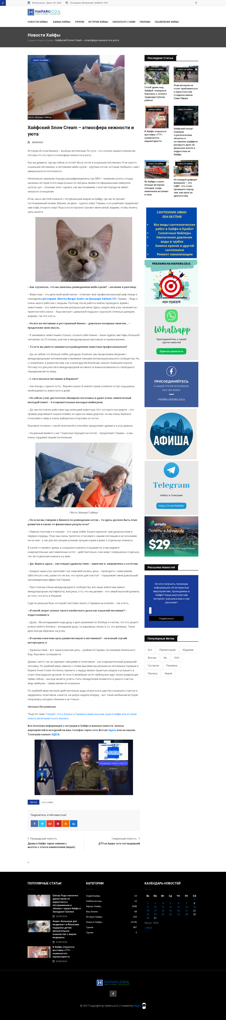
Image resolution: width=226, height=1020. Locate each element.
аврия (168, 673)
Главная (32, 40)
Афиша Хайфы (61, 21)
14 (186, 907)
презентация (167, 649)
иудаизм (188, 649)
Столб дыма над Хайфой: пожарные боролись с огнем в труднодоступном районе (156, 94)
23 (148, 914)
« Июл (148, 927)
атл (150, 649)
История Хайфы (98, 21)
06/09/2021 (37, 142)
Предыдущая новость (43, 838)
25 (162, 914)
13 (178, 907)
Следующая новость (124, 838)
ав (165, 657)
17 (155, 910)
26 (170, 914)
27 (178, 914)
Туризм (79, 21)
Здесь (112, 730)
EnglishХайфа (111, 896)
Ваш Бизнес (111, 911)
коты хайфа (47, 802)
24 (155, 914)
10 (155, 907)
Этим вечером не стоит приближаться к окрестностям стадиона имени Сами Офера (186, 92)
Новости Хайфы (38, 21)
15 (194, 907)
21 (186, 910)
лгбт (177, 657)
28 (186, 914)
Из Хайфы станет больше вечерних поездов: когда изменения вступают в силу (157, 188)
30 (148, 918)
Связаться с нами (123, 21)
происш (152, 673)
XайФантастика (111, 901)
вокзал (152, 657)
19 (170, 910)
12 (170, 907)
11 (162, 907)
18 (162, 910)
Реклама (145, 21)
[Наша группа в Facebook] (196, 3)
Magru (138, 1005)
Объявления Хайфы (167, 21)
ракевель (172, 665)
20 (178, 910)
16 (148, 910)
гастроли (153, 665)
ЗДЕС (54, 734)
